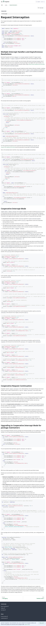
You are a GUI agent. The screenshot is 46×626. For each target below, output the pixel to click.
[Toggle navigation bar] (2, 2)
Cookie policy (4, 618)
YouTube (3, 610)
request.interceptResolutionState (8, 147)
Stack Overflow (4, 606)
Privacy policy (4, 616)
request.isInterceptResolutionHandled (36, 64)
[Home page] (2, 5)
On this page (4, 13)
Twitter (2, 608)
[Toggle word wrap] (42, 79)
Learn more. (27, 624)
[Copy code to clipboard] (44, 28)
